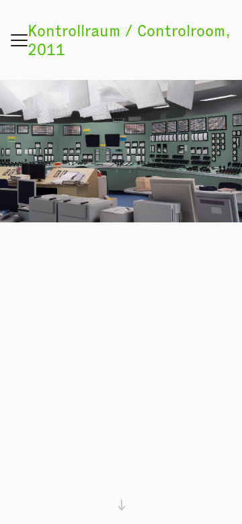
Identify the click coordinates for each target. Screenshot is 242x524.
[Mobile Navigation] (19, 38)
